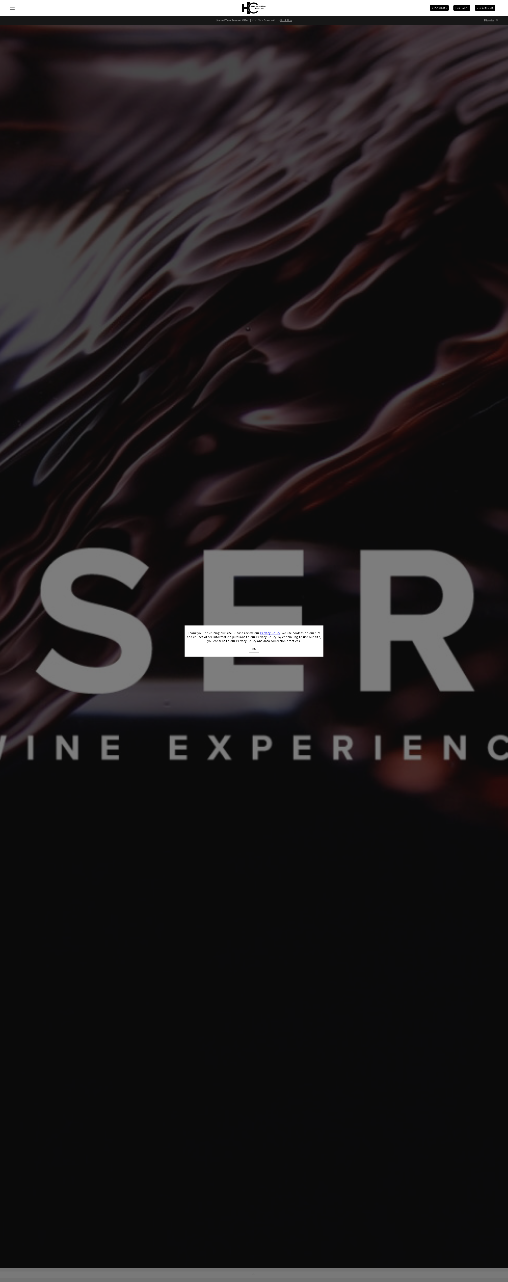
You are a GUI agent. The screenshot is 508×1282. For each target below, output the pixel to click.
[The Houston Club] (254, 8)
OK (254, 648)
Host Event (462, 8)
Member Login (485, 8)
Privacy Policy (270, 633)
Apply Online (439, 8)
